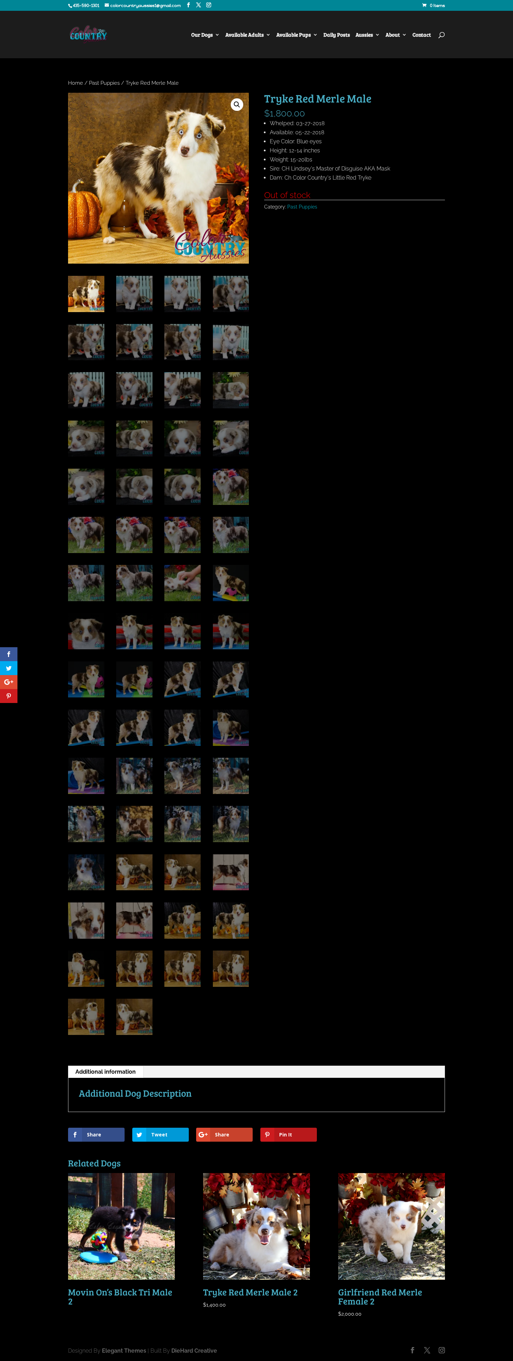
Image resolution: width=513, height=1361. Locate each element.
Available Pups (293, 35)
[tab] (106, 1072)
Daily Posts (337, 35)
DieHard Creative (194, 1350)
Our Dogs (202, 35)
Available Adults (244, 35)
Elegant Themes (124, 1350)
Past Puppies (104, 83)
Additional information (105, 1071)
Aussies (364, 35)
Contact (421, 35)
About (393, 35)
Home (75, 83)
